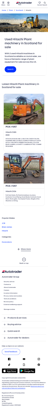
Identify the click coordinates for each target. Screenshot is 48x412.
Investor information (10, 293)
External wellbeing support (13, 304)
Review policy (9, 301)
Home (4, 10)
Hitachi (5, 231)
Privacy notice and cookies (13, 296)
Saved (39, 5)
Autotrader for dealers (18, 338)
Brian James (7, 227)
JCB (3, 223)
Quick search (13, 331)
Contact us (7, 284)
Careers (6, 290)
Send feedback (11, 352)
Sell (8, 5)
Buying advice (14, 324)
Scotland (19, 10)
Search (44, 5)
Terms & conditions (10, 299)
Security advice (9, 281)
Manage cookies (9, 309)
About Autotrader (10, 287)
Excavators (7, 242)
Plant (11, 10)
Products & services (17, 318)
